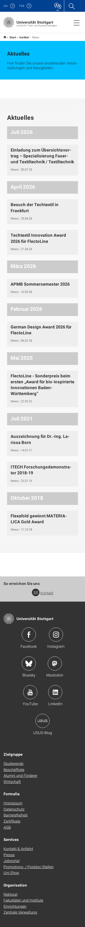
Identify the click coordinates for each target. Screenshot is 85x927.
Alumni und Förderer (20, 775)
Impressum (13, 802)
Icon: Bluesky (29, 663)
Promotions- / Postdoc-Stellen (29, 866)
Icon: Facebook (29, 634)
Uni (6, 6)
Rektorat (10, 894)
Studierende (13, 763)
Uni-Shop (11, 872)
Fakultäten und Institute (23, 900)
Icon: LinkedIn (55, 692)
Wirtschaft (12, 781)
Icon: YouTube (30, 692)
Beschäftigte (14, 769)
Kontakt (46, 592)
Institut (24, 37)
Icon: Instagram (56, 634)
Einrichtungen (15, 906)
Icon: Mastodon (55, 663)
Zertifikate (12, 821)
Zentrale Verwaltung (20, 912)
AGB (7, 827)
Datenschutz (14, 809)
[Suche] (71, 6)
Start (12, 37)
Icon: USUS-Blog (42, 721)
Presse (9, 854)
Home (5, 37)
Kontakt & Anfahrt (18, 848)
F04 (21, 6)
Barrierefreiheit (16, 814)
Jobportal (12, 860)
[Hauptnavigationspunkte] (76, 23)
